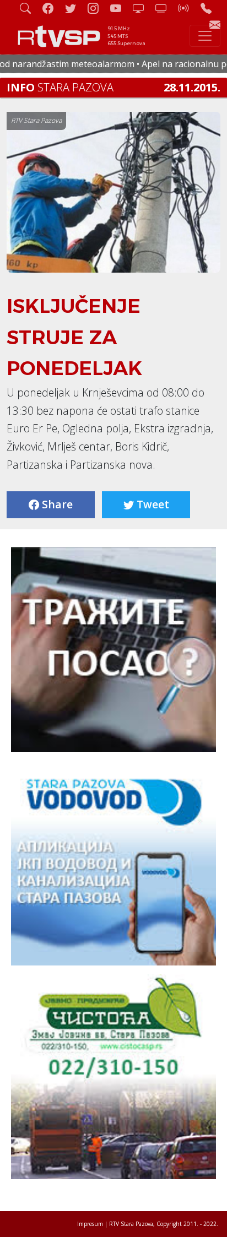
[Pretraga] (30, 8)
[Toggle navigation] (205, 36)
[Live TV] (143, 8)
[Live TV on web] (165, 8)
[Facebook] (52, 8)
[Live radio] (188, 8)
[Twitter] (75, 8)
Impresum (90, 1224)
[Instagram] (97, 8)
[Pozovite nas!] (210, 8)
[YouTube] (120, 8)
